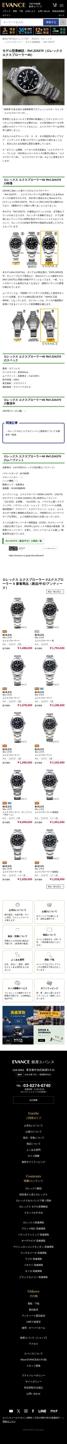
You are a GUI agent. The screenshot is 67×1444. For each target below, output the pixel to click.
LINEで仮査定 (33, 1322)
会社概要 (33, 1100)
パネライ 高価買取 (33, 1265)
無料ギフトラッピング (33, 1162)
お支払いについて (33, 1125)
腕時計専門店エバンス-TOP (15, 39)
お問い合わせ (44, 11)
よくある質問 (33, 1150)
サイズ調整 (33, 1156)
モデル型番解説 (33, 42)
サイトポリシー (33, 1381)
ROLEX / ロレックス (42, 39)
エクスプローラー (14, 42)
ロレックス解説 (33, 1188)
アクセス (33, 1344)
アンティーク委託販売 (33, 1316)
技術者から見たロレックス (33, 1194)
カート (61, 15)
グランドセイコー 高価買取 (33, 1277)
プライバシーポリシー (33, 1375)
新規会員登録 (58, 11)
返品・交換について (33, 1137)
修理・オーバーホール (33, 1328)
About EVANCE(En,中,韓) (33, 1359)
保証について (33, 1144)
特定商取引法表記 (33, 1387)
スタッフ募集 (33, 1365)
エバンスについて (33, 1353)
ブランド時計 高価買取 (33, 1228)
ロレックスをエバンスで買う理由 (33, 1200)
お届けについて (33, 1131)
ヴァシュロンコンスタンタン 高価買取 (33, 1247)
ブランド (6, 11)
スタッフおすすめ (33, 1212)
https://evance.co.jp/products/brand (26, 555)
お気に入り (30, 11)
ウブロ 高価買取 (33, 1259)
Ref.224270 (49, 42)
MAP (20, 1075)
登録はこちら (9, 1421)
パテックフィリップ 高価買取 (33, 1234)
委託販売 (33, 1309)
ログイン (6, 15)
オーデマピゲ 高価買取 (33, 1240)
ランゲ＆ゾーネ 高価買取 (33, 1253)
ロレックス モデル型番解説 (33, 1206)
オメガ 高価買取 (33, 1271)
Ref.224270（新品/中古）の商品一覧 (24, 541)
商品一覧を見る (54, 592)
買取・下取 (18, 11)
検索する (51, 22)
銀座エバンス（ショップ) (33, 1337)
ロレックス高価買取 (33, 1222)
